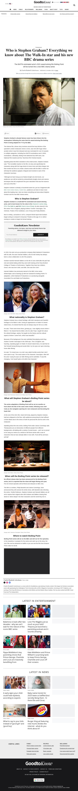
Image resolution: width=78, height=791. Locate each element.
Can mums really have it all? (67, 751)
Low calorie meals (48, 754)
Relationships (29, 9)
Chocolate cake (47, 748)
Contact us (43, 769)
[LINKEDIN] (10, 582)
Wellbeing (39, 9)
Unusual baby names (32, 748)
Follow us (39, 133)
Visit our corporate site (58, 786)
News (15, 9)
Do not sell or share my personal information (39, 774)
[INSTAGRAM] (7, 582)
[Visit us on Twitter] (61, 2)
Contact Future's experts (31, 769)
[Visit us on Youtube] (68, 2)
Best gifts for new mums (48, 13)
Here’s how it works (57, 73)
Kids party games (31, 754)
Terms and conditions (54, 769)
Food (46, 9)
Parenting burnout (65, 745)
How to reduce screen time (34, 745)
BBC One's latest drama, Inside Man (15, 190)
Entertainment (39, 47)
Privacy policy (34, 771)
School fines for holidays (31, 13)
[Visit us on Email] (67, 2)
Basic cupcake (47, 751)
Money (67, 9)
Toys (61, 9)
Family (21, 9)
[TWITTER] (5, 582)
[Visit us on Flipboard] (65, 2)
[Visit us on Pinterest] (64, 2)
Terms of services (24, 238)
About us (19, 769)
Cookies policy (43, 771)
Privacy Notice (8, 240)
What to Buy (53, 9)
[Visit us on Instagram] (63, 2)
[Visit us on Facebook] (60, 2)
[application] (27, 561)
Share (7, 133)
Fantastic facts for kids (33, 751)
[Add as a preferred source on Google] (39, 780)
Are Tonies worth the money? (67, 13)
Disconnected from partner (67, 754)
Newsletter (46, 133)
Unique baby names (15, 13)
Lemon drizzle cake (48, 745)
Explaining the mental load (67, 748)
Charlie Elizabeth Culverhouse (30, 70)
